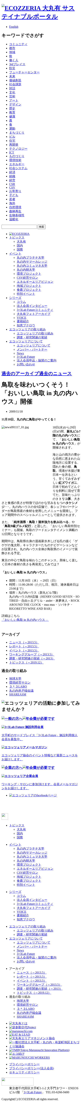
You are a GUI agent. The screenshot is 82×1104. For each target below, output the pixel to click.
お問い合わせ (26, 364)
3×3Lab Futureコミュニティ (35, 309)
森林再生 (15, 211)
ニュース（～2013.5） (24, 642)
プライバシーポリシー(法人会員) (31, 1068)
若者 (12, 199)
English (13, 26)
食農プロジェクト (29, 289)
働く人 (13, 60)
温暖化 (13, 219)
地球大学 (15, 678)
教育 (12, 112)
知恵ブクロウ (26, 325)
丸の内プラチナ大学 (30, 257)
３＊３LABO (18, 686)
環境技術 (15, 160)
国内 (20, 245)
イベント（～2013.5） (24, 650)
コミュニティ (18, 44)
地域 (12, 52)
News (20, 353)
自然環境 (15, 207)
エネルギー (16, 164)
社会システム (18, 168)
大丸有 (21, 241)
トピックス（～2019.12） (26, 662)
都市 (12, 48)
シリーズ (15, 297)
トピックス (16, 237)
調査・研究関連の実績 (32, 337)
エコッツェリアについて (26, 341)
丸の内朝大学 (26, 269)
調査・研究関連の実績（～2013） (32, 658)
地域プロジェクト (29, 285)
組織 (12, 176)
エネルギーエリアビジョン (35, 281)
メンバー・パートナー (32, 349)
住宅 (12, 140)
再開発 (13, 144)
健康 (12, 116)
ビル (12, 136)
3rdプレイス (17, 64)
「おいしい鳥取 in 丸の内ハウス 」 (25, 619)
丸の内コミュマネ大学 (32, 265)
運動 (12, 128)
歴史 (12, 108)
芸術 (12, 96)
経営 (12, 180)
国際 (20, 249)
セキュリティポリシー (24, 1072)
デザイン (15, 104)
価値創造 (15, 80)
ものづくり (16, 156)
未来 (12, 76)
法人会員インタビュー (32, 305)
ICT (11, 152)
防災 (12, 68)
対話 (12, 88)
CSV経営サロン (27, 277)
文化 (12, 92)
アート (13, 100)
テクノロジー (18, 148)
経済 (12, 172)
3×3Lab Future (26, 356)
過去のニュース (55, 373)
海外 (12, 203)
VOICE (21, 317)
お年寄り (15, 191)
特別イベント (26, 293)
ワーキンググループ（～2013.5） (31, 654)
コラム (21, 301)
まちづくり (16, 132)
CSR (12, 184)
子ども (13, 195)
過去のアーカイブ (20, 373)
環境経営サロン (20, 682)
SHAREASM (17, 694)
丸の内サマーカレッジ (32, 261)
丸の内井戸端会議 (21, 690)
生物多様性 (16, 215)
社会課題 (15, 84)
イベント (15, 253)
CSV (12, 187)
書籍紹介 (23, 321)
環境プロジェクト (29, 273)
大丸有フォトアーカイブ (33, 313)
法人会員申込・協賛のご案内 (36, 360)
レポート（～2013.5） (24, 646)
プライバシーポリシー (24, 1064)
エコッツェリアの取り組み (27, 329)
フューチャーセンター (24, 72)
